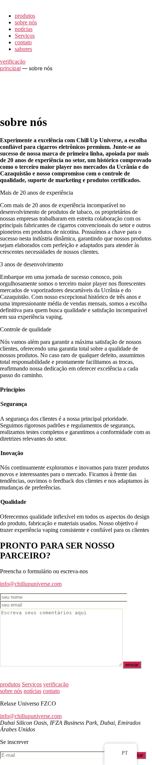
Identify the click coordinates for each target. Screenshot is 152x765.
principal (10, 68)
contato (23, 42)
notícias (23, 29)
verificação (12, 61)
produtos (25, 16)
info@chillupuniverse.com (31, 584)
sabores (23, 49)
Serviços (25, 36)
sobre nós (26, 22)
